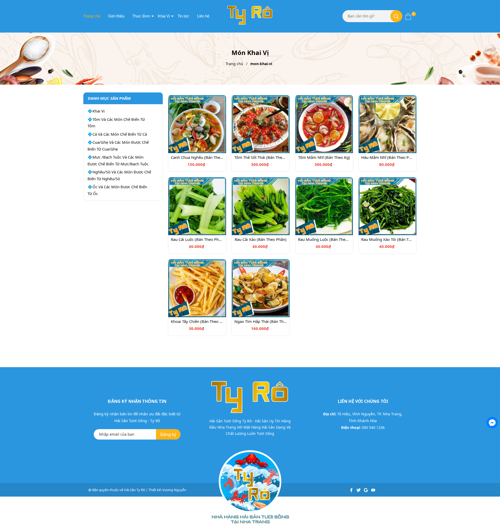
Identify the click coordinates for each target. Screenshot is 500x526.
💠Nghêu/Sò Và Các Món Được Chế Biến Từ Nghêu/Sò (119, 175)
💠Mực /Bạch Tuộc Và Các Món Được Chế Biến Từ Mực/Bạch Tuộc (118, 160)
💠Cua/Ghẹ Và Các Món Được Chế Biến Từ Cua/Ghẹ (118, 146)
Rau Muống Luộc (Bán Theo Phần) (324, 239)
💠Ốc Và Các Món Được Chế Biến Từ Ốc (117, 190)
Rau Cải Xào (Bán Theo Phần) (260, 239)
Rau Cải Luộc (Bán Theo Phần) (197, 239)
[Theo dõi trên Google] (366, 489)
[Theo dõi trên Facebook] (352, 489)
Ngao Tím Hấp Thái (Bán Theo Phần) (260, 321)
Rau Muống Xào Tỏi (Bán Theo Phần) (387, 239)
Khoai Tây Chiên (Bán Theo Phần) (197, 321)
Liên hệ (203, 16)
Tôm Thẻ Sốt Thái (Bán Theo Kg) (260, 157)
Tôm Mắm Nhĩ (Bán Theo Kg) (324, 157)
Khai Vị (164, 16)
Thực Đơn (141, 16)
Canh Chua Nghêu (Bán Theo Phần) (197, 157)
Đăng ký (168, 434)
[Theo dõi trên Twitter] (359, 489)
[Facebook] (491, 422)
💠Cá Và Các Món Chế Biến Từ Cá (117, 134)
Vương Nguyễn (174, 489)
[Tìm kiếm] (396, 16)
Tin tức (183, 16)
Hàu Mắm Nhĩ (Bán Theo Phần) (387, 157)
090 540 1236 (373, 427)
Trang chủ (91, 16)
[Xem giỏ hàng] (408, 16)
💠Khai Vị (96, 111)
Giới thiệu (116, 16)
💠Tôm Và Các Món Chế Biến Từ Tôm (116, 123)
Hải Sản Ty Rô (134, 489)
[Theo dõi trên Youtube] (373, 489)
